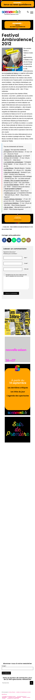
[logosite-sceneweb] (14, 12)
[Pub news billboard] (17, 7)
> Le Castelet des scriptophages (13, 162)
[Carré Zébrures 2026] (17, 334)
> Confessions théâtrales (11, 203)
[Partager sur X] (9, 240)
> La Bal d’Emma (8, 168)
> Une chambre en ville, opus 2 (13, 156)
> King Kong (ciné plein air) (11, 172)
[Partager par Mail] (23, 240)
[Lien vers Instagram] (28, 240)
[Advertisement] (17, 461)
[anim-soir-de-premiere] (17, 442)
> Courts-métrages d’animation (13, 199)
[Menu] (31, 12)
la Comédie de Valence (11, 73)
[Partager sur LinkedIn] (18, 240)
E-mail (26, 263)
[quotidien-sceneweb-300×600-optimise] (17, 415)
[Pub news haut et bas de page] (17, 29)
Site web (26, 269)
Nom (25, 257)
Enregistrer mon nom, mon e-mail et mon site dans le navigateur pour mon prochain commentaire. (16, 276)
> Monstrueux (8, 176)
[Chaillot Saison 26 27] (17, 362)
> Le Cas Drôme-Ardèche (11, 184)
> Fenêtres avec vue (10, 193)
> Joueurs (7, 150)
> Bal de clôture (8, 207)
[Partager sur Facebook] (4, 240)
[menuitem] (27, 12)
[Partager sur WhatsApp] (14, 240)
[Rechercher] (27, 12)
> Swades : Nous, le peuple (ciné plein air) (16, 180)
